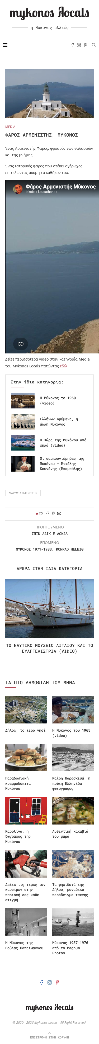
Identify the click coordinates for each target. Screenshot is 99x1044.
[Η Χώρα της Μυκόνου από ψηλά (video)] (23, 443)
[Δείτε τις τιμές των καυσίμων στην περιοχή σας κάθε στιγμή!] (26, 864)
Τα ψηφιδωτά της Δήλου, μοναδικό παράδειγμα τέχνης (70, 889)
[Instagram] (79, 45)
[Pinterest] (85, 45)
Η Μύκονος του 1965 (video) (71, 733)
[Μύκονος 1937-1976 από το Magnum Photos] (73, 922)
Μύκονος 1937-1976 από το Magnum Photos (70, 947)
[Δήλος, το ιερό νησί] (26, 709)
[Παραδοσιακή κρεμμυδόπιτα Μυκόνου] (26, 757)
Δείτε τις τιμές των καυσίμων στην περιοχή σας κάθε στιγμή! (25, 892)
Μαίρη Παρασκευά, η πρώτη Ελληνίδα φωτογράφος (71, 783)
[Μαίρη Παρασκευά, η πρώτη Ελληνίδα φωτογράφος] (73, 757)
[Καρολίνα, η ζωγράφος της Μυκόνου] (26, 811)
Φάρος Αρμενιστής (23, 493)
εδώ (63, 365)
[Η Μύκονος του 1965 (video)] (73, 709)
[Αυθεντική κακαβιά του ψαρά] (73, 811)
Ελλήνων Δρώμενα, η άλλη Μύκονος (59, 421)
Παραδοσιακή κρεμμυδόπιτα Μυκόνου (18, 783)
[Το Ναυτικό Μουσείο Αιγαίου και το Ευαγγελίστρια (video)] (49, 608)
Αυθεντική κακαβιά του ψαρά (70, 834)
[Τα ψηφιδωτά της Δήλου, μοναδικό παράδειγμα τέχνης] (73, 864)
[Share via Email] (59, 513)
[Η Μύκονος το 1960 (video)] (23, 400)
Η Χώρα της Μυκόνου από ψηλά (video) (63, 442)
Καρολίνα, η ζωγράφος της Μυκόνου (18, 836)
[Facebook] (72, 45)
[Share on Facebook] (47, 513)
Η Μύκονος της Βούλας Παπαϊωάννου (24, 945)
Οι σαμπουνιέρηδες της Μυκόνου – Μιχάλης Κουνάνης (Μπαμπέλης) (62, 463)
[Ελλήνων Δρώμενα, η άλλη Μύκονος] (23, 421)
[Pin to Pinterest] (53, 513)
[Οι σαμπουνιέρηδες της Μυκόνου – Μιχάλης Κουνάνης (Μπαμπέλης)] (23, 464)
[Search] (93, 45)
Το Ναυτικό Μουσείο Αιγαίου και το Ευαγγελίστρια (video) (49, 648)
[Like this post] (41, 513)
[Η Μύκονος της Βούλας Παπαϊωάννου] (26, 922)
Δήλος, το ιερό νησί (25, 730)
